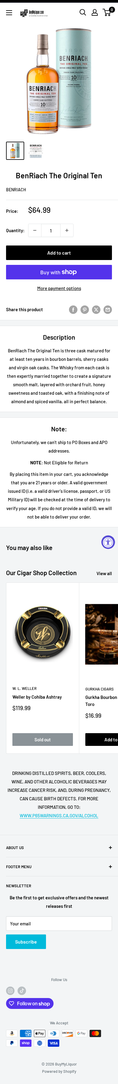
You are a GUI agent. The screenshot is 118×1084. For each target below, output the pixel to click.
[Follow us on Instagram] (10, 991)
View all (104, 573)
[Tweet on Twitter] (96, 309)
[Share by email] (107, 309)
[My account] (95, 12)
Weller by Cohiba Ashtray (37, 697)
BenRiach (16, 189)
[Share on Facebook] (73, 309)
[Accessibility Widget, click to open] (108, 542)
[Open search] (83, 12)
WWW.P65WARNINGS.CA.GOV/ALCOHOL (59, 815)
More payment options (59, 288)
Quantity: (15, 230)
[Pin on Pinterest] (84, 309)
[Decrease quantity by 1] (34, 230)
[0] (107, 12)
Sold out (42, 739)
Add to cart (59, 252)
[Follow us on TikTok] (22, 991)
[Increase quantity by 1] (67, 230)
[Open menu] (9, 12)
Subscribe (26, 941)
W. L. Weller (24, 688)
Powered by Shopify (59, 1071)
